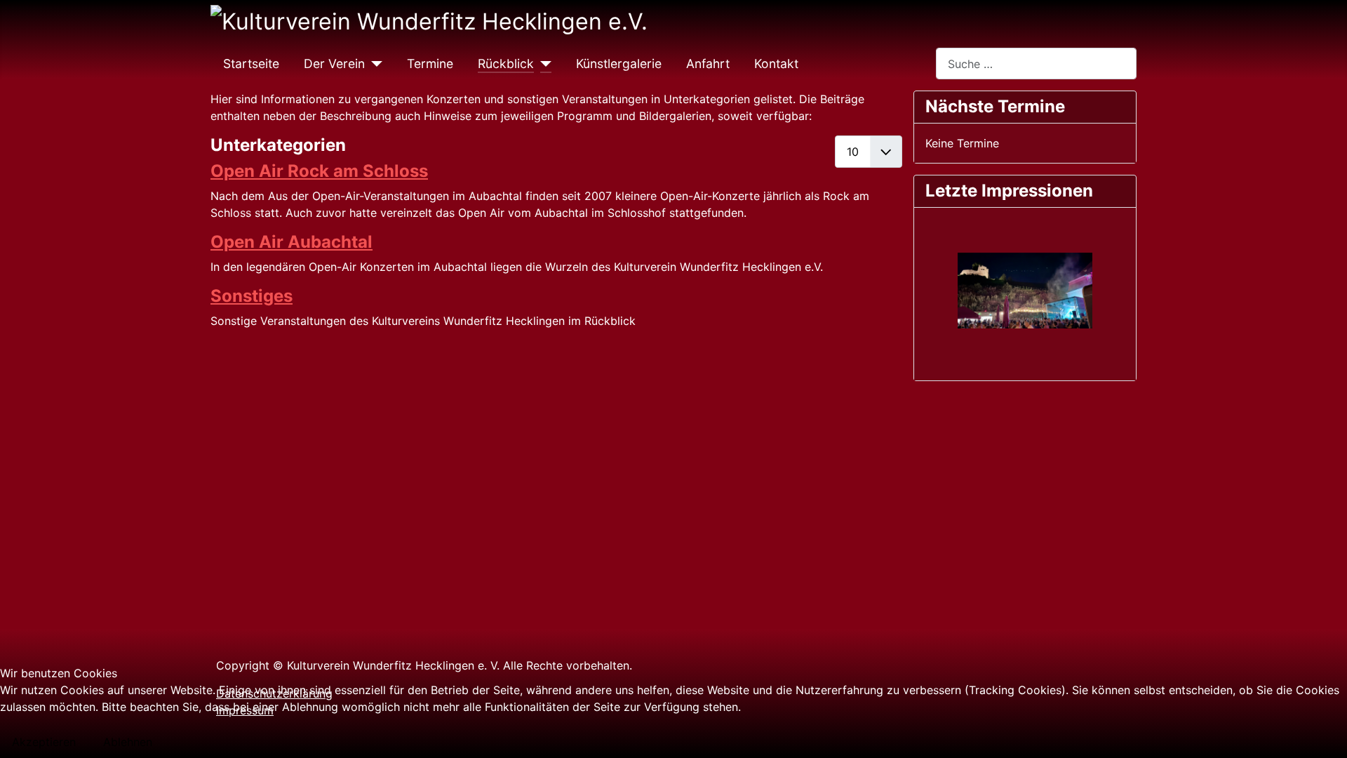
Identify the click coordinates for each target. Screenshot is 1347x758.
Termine (430, 63)
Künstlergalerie (619, 63)
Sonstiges (251, 296)
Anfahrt (708, 63)
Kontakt (776, 63)
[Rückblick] (542, 64)
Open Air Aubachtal (291, 242)
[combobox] (1036, 63)
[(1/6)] (1025, 291)
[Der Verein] (373, 64)
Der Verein (334, 63)
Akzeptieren (44, 742)
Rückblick (506, 63)
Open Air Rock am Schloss (319, 171)
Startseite (251, 63)
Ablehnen (127, 742)
